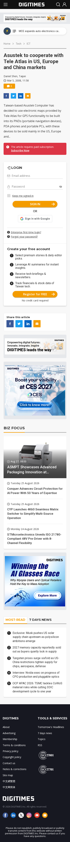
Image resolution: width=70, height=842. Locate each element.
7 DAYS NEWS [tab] (40, 620)
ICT (29, 43)
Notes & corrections (14, 769)
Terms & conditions (14, 745)
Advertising (9, 733)
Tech (18, 43)
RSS (40, 745)
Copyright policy (12, 757)
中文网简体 (9, 787)
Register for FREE (35, 294)
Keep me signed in (23, 195)
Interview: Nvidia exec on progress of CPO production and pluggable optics (36, 674)
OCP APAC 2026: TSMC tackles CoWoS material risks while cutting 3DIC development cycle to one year (37, 687)
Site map (8, 775)
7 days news (45, 733)
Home (7, 43)
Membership (10, 739)
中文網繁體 (9, 781)
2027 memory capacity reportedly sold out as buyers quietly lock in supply (37, 649)
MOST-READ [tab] (15, 620)
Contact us (9, 763)
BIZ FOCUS (14, 428)
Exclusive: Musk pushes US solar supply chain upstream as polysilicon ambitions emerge (36, 637)
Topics (41, 739)
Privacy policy (10, 751)
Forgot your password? (24, 236)
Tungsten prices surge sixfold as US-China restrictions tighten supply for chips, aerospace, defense (36, 662)
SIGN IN (35, 204)
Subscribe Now (20, 150)
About (6, 727)
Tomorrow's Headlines (51, 727)
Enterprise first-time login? (26, 232)
